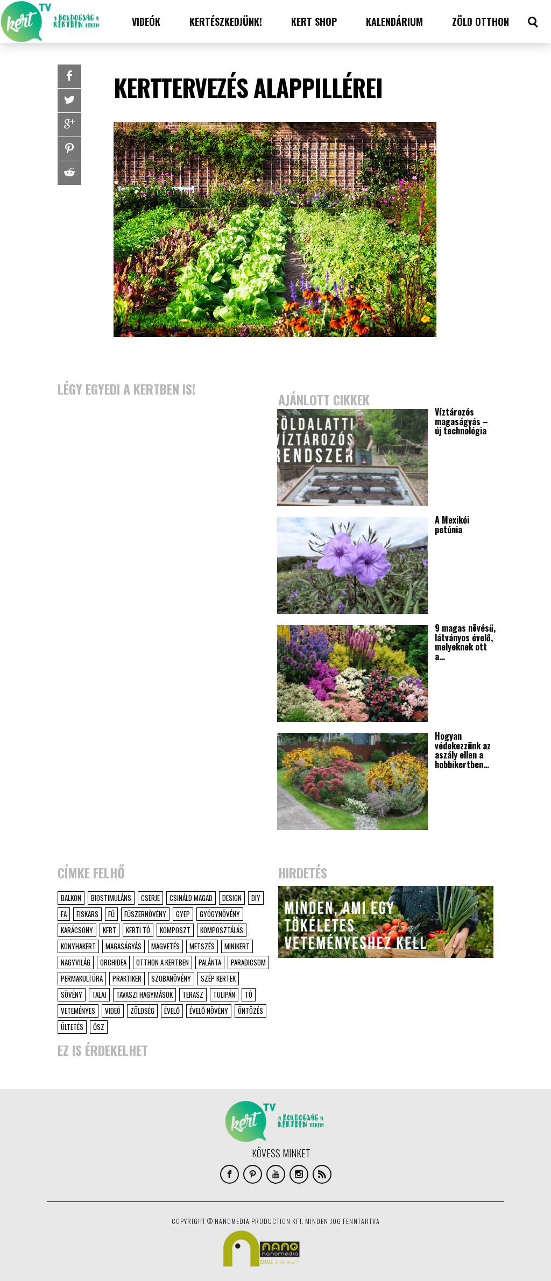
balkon (71, 897)
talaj (99, 994)
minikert (237, 946)
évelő (172, 1010)
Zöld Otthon (480, 21)
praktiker (127, 978)
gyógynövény (220, 913)
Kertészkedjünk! (225, 21)
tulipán (224, 994)
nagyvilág (75, 962)
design (232, 897)
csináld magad (191, 897)
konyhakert (78, 946)
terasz (192, 994)
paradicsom (248, 962)
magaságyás (123, 946)
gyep (183, 913)
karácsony (77, 930)
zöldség (142, 1010)
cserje (150, 897)
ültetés (72, 1026)
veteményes (78, 1010)
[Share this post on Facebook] (69, 76)
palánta (210, 962)
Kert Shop (314, 21)
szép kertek (218, 978)
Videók (146, 21)
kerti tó (138, 930)
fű (111, 913)
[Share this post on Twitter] (69, 100)
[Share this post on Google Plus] (69, 125)
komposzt (175, 930)
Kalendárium (394, 21)
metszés (202, 946)
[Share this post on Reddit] (69, 173)
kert (109, 930)
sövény (71, 994)
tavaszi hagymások (144, 994)
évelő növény (208, 1010)
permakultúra (82, 978)
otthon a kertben (162, 962)
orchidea (113, 962)
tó (248, 994)
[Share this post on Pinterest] (69, 149)
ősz (98, 1026)
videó (113, 1010)
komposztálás (221, 930)
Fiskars (87, 913)
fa (64, 913)
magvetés (165, 946)
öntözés (250, 1010)
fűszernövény (145, 913)
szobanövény (171, 978)
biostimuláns (111, 897)
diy (255, 897)
